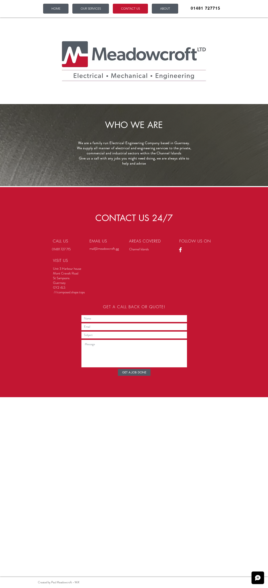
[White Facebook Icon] (180, 250)
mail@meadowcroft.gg (104, 248)
